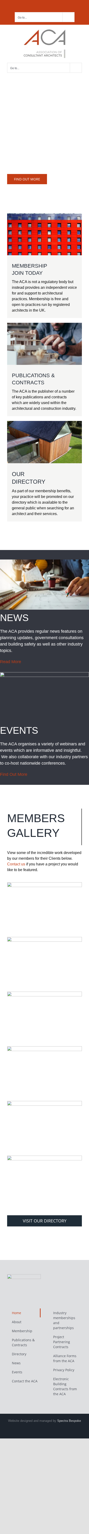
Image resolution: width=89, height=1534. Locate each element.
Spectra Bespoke (69, 1421)
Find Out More (13, 774)
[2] (44, 884)
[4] (44, 993)
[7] (44, 1157)
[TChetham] (44, 1048)
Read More (10, 661)
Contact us (16, 864)
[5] (44, 1103)
